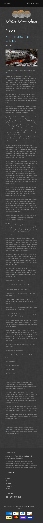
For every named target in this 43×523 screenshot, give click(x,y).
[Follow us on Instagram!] (20, 498)
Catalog (8, 478)
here (15, 276)
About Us (8, 483)
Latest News (10, 453)
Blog (7, 481)
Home (7, 476)
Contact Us (9, 486)
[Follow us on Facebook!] (7, 498)
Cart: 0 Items (34, 3)
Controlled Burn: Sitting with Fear (20, 39)
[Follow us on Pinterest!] (11, 498)
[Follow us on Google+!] (15, 498)
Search (8, 488)
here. (7, 72)
